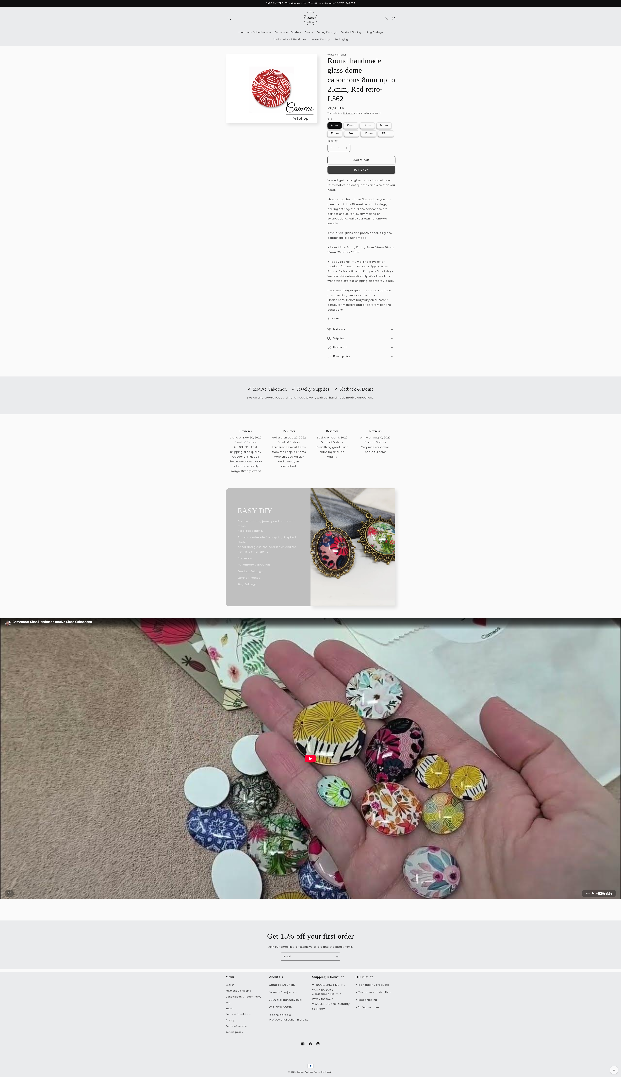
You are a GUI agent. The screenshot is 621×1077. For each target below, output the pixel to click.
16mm (335, 133)
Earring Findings (249, 578)
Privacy (230, 1020)
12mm (367, 125)
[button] (229, 18)
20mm (369, 133)
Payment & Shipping (238, 990)
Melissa (277, 437)
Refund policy (234, 1032)
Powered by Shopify (323, 1072)
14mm (384, 125)
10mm (351, 125)
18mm (351, 133)
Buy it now (361, 170)
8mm (334, 125)
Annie (364, 437)
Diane (234, 437)
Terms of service (236, 1026)
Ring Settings (247, 584)
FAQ (228, 1002)
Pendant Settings (250, 571)
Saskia (321, 437)
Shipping (348, 113)
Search (230, 985)
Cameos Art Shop (305, 1072)
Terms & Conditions (238, 1014)
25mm (386, 133)
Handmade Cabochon (254, 565)
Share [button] (335, 318)
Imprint (230, 1008)
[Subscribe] (337, 956)
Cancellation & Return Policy (243, 996)
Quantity (332, 141)
